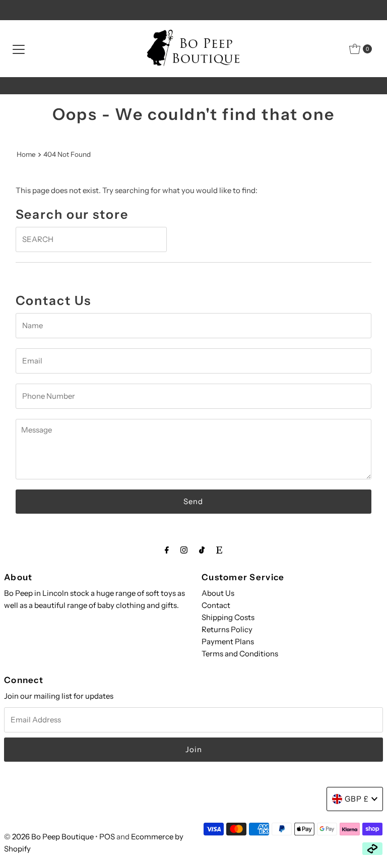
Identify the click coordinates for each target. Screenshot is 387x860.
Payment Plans (228, 641)
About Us (218, 593)
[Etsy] (219, 550)
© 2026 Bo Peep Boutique (49, 836)
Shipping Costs (228, 617)
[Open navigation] (18, 49)
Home (26, 154)
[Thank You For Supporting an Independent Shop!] (193, 86)
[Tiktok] (202, 550)
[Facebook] (167, 550)
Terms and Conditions (240, 653)
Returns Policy (227, 629)
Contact (216, 605)
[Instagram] (183, 550)
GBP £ (357, 799)
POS (107, 836)
